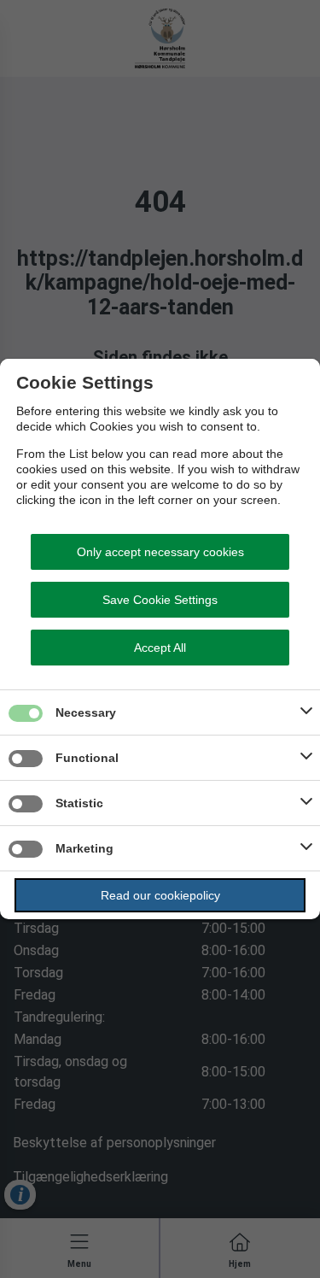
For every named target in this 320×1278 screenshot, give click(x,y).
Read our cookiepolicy (160, 895)
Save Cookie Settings (160, 600)
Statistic (79, 803)
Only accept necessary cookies (160, 552)
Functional (87, 758)
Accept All (160, 647)
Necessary (85, 712)
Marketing (84, 848)
